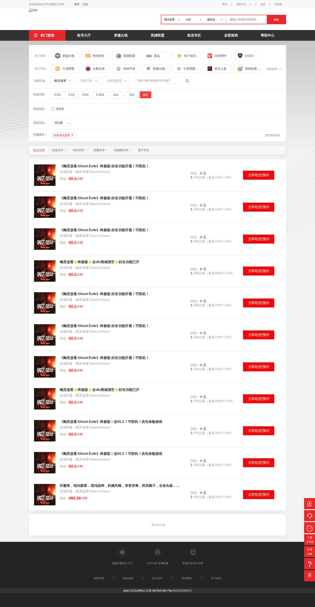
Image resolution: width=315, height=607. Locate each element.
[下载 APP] (310, 503)
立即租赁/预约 (258, 175)
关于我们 (216, 578)
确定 (145, 94)
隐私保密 (128, 578)
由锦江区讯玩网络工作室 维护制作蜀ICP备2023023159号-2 (157, 590)
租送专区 (194, 35)
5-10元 (100, 94)
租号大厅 (84, 35)
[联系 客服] (309, 515)
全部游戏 (231, 35)
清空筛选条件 (272, 135)
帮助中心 (267, 35)
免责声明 (99, 578)
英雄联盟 (157, 35)
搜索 (276, 19)
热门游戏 (47, 35)
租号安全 (157, 578)
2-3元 (71, 94)
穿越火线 (121, 35)
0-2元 (57, 94)
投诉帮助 (187, 578)
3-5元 (85, 94)
